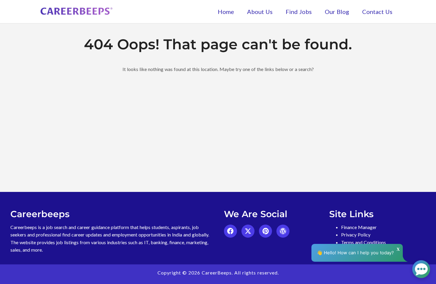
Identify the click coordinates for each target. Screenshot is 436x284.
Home (226, 11)
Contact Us (377, 11)
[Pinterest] (265, 231)
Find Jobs (299, 11)
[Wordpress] (282, 231)
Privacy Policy (355, 234)
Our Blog (337, 11)
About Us (260, 11)
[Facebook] (230, 231)
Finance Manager (359, 227)
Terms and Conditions (363, 242)
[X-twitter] (247, 231)
